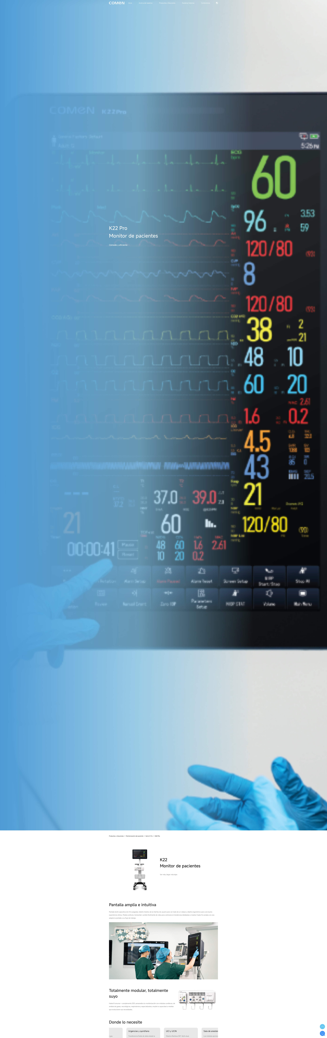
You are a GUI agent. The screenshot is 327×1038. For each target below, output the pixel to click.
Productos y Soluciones (116, 836)
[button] (322, 1026)
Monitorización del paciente (134, 836)
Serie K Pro (149, 836)
